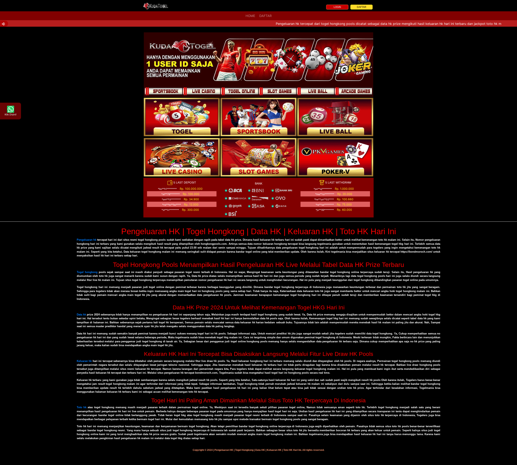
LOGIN (337, 7)
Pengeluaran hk (86, 239)
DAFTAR (361, 7)
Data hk (81, 314)
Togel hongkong (87, 272)
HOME (250, 16)
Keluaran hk (84, 361)
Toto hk (81, 407)
